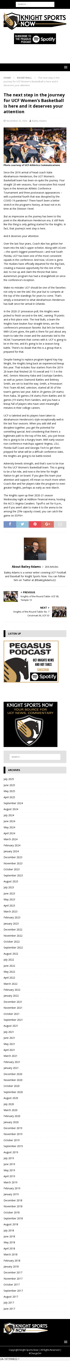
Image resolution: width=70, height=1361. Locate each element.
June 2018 (9, 1236)
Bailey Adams (39, 120)
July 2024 (9, 815)
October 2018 (12, 1212)
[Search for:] (35, 4)
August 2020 (11, 1098)
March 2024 (10, 839)
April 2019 (9, 1176)
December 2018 (13, 1200)
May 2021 (9, 1044)
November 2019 (13, 1134)
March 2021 (10, 1056)
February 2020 (12, 1116)
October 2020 (12, 1086)
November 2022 (13, 935)
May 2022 (9, 971)
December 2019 (13, 1128)
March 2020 (10, 1110)
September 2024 (13, 803)
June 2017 (9, 1308)
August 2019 (11, 1152)
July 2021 (9, 1032)
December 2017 (13, 1272)
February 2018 (12, 1260)
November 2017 (13, 1278)
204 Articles (51, 566)
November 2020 (13, 1080)
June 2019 (9, 1164)
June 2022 (9, 965)
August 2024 (11, 809)
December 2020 (13, 1074)
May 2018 (9, 1242)
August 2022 (11, 953)
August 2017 (11, 1296)
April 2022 (9, 977)
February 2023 (12, 917)
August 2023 (11, 881)
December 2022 (13, 929)
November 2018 (13, 1206)
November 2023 (13, 863)
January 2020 (11, 1122)
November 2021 (13, 1007)
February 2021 (12, 1062)
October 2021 (12, 1014)
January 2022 (11, 995)
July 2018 (9, 1230)
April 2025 (9, 797)
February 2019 (12, 1188)
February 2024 (12, 845)
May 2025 (9, 791)
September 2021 (13, 1019)
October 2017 (12, 1284)
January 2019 (11, 1194)
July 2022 (9, 959)
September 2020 (13, 1092)
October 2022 (12, 941)
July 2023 (9, 887)
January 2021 (11, 1068)
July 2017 (9, 1302)
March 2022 (10, 983)
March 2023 (10, 911)
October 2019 (12, 1140)
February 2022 (12, 989)
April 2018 (9, 1248)
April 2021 (9, 1050)
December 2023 (13, 857)
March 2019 (10, 1182)
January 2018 (11, 1266)
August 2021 (11, 1025)
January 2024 (11, 851)
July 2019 (9, 1158)
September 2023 (13, 875)
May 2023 (9, 899)
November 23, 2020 (16, 120)
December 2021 (13, 1001)
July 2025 (9, 779)
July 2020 (9, 1104)
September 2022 (13, 947)
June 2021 (9, 1037)
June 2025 (9, 785)
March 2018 (10, 1254)
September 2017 (13, 1290)
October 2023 (12, 869)
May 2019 (9, 1170)
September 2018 (13, 1218)
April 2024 (9, 833)
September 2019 (13, 1146)
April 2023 (9, 905)
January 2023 (11, 923)
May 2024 (9, 827)
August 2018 (11, 1224)
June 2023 (9, 893)
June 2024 (9, 821)
